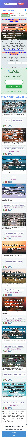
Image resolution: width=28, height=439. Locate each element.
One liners (20, 346)
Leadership (19, 120)
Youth (22, 403)
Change (6, 290)
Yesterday (21, 207)
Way (8, 292)
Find (11, 292)
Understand (16, 235)
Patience (10, 233)
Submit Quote (5, 15)
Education (11, 63)
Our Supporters (14, 13)
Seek (21, 292)
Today (6, 207)
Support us (5, 13)
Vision (20, 377)
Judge (16, 207)
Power (11, 264)
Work (12, 377)
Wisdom (24, 63)
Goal (14, 120)
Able (21, 235)
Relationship (15, 205)
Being (8, 235)
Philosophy (9, 261)
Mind (11, 235)
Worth (17, 122)
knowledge (20, 148)
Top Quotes (21, 15)
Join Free (21, 3)
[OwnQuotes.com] (8, 8)
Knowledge (12, 122)
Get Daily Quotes (14, 86)
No (14, 435)
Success (18, 63)
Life (6, 233)
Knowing (19, 320)
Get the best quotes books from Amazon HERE (14, 20)
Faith (20, 374)
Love (14, 177)
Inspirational (7, 205)
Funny (21, 13)
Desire (10, 374)
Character (14, 179)
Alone (16, 377)
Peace (15, 233)
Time (9, 348)
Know (8, 320)
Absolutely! (14, 432)
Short (14, 261)
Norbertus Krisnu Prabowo (14, 50)
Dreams (15, 374)
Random (14, 15)
